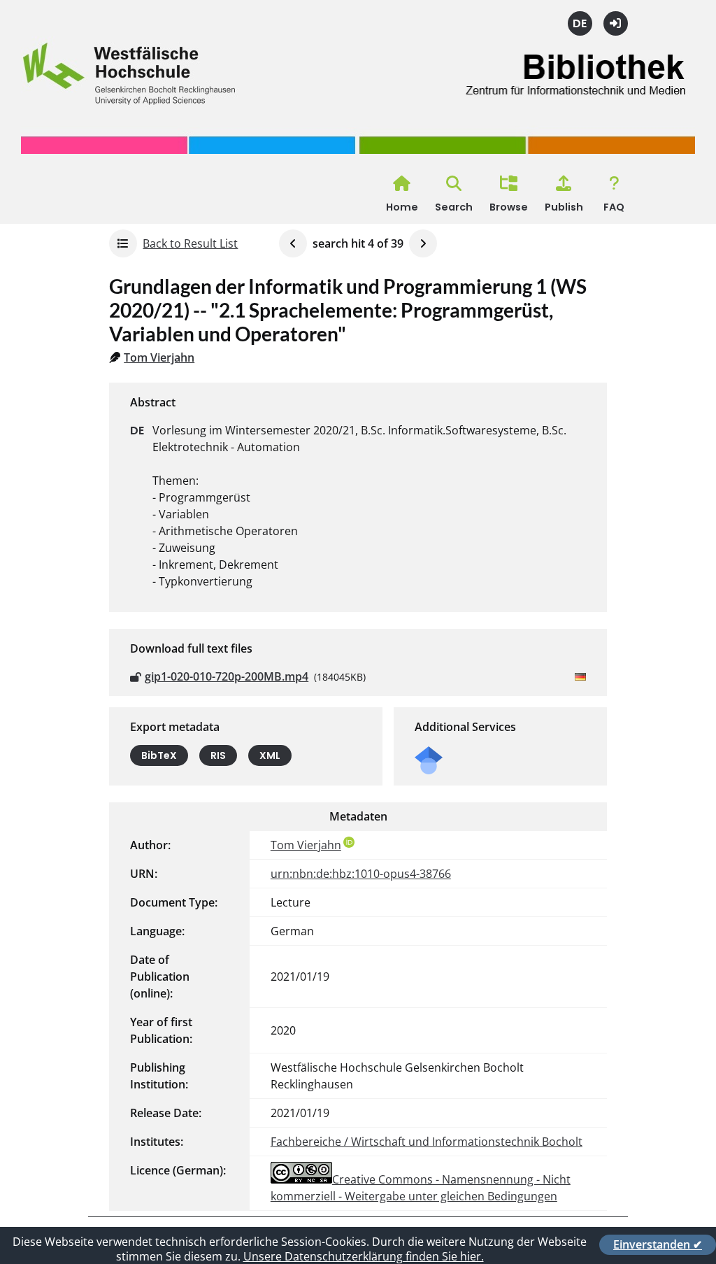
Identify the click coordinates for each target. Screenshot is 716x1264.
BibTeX (159, 755)
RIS (218, 755)
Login (615, 23)
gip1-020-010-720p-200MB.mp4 (226, 676)
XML (269, 755)
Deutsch (580, 23)
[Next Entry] (423, 243)
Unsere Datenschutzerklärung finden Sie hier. (363, 1256)
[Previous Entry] (293, 243)
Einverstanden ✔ (657, 1244)
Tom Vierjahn (159, 357)
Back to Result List (190, 243)
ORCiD (349, 842)
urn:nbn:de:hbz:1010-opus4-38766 (361, 873)
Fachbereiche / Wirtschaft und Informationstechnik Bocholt (426, 1141)
